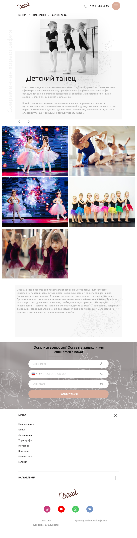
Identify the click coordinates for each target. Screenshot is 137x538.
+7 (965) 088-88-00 (98, 6)
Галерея (22, 462)
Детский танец (59, 15)
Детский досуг (26, 435)
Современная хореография (93, 90)
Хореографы (25, 440)
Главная (22, 15)
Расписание (25, 456)
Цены (21, 429)
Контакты (23, 451)
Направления (39, 15)
